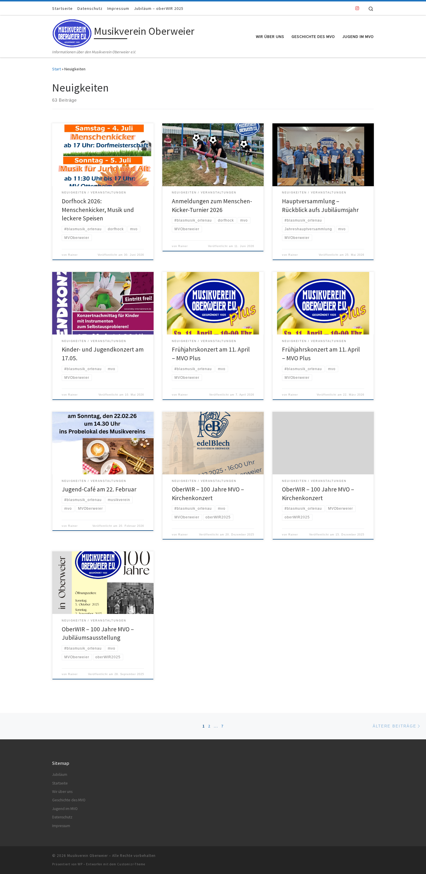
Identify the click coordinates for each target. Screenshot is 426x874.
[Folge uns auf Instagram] (357, 8)
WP (80, 864)
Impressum (61, 825)
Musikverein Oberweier (87, 855)
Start (56, 69)
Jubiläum (59, 774)
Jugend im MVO (65, 808)
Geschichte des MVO (68, 800)
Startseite (60, 783)
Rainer (73, 254)
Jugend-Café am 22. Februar (99, 489)
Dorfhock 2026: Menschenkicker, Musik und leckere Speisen (98, 209)
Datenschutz (62, 817)
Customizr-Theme (131, 864)
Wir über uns (62, 791)
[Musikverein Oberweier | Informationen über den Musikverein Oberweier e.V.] (72, 32)
